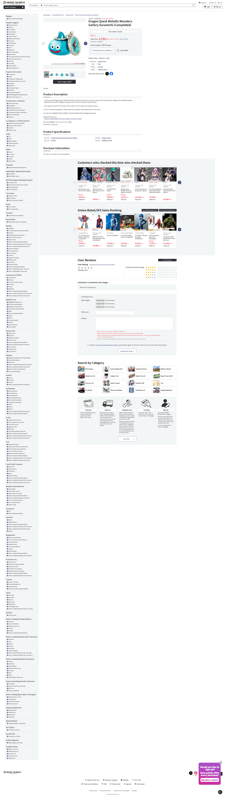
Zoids (10, 47)
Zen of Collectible (13, 624)
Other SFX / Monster (14, 701)
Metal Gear (11, 602)
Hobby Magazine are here (15, 743)
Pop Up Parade (12, 469)
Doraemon (11, 50)
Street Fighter (12, 65)
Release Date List (13, 749)
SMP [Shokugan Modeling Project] (17, 94)
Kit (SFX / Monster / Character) (17, 686)
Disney (10, 159)
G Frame (10, 255)
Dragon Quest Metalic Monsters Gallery (64, 138)
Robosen (10, 630)
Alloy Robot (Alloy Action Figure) (17, 222)
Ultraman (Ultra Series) (15, 125)
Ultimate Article (13, 542)
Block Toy (11, 688)
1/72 (9, 136)
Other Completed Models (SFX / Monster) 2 (20, 655)
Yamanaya (11, 648)
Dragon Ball (11, 34)
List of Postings (167, 260)
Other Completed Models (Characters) (19, 529)
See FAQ (126, 439)
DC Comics (11, 154)
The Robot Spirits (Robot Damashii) (18, 230)
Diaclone (10, 117)
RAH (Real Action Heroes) (15, 306)
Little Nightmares (13, 606)
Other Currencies (124, 39)
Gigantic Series (12, 427)
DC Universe (11, 29)
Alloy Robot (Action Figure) (15, 215)
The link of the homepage (121, 790)
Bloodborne (11, 604)
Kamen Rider (12, 54)
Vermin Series (12, 615)
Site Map (134, 790)
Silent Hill (11, 595)
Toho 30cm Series (13, 424)
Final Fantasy (12, 43)
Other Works (11, 161)
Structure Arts (12, 340)
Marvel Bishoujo (12, 395)
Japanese (55, 124)
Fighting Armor (12, 522)
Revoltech (11, 90)
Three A (10, 661)
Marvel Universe (12, 25)
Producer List (12, 754)
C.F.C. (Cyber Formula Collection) (17, 540)
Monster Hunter (12, 586)
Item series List (12, 756)
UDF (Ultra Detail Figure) (15, 304)
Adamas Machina (13, 103)
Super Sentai (12, 239)
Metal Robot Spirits (13, 176)
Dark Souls (11, 597)
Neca (9, 673)
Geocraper (11, 717)
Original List (11, 758)
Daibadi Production (13, 626)
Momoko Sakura (12, 324)
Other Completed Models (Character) (19, 246)
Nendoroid (11, 85)
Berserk (10, 600)
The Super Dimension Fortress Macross (19, 56)
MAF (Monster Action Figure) (16, 571)
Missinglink (11, 105)
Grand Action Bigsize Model (16, 564)
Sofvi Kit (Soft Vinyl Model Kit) (16, 369)
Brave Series (12, 198)
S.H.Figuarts (11, 74)
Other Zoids (11, 145)
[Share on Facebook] (111, 73)
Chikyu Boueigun (13, 650)
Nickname (85, 312)
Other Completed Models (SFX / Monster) (20, 244)
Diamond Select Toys (14, 668)
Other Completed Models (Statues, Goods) (20, 609)
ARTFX (10, 404)
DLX (9, 511)
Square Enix (102, 61)
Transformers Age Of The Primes (17, 112)
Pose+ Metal (11, 207)
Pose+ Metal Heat (13, 209)
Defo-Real (11, 429)
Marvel (10, 152)
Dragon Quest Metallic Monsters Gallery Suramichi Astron (63, 119)
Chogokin (11, 228)
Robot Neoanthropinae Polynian (17, 167)
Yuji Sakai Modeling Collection (16, 431)
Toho (9, 641)
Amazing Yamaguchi (14, 92)
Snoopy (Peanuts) (13, 320)
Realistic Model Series (14, 537)
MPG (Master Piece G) (14, 108)
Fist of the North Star (14, 502)
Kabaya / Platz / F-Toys (14, 697)
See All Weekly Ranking (149, 210)
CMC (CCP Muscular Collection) (17, 449)
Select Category (10, 7)
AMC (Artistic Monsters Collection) (18, 446)
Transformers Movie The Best (16, 110)
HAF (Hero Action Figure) (15, 569)
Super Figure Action (13, 491)
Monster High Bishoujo (14, 398)
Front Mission (12, 351)
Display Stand (12, 710)
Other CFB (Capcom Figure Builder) (18, 589)
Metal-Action (12, 562)
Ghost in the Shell (13, 52)
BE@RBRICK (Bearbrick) (15, 302)
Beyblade (11, 289)
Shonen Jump (12, 130)
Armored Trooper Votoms (15, 282)
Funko (10, 675)
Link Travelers (12, 253)
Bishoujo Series (12, 391)
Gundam (10, 233)
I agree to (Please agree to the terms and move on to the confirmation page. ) (128, 345)
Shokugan (11, 83)
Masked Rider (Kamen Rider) (16, 235)
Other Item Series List (14, 97)
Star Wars (11, 45)
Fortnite (10, 382)
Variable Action (12, 544)
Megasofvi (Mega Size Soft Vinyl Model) (19, 358)
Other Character (13, 704)
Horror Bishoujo (12, 393)
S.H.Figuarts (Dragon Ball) (15, 79)
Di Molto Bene (12, 666)
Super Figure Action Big (15, 493)
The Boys (11, 61)
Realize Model (12, 141)
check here (103, 424)
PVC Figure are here (13, 730)
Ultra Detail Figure (13, 88)
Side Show (11, 664)
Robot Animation (13, 187)
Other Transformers (14, 114)
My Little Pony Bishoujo (15, 400)
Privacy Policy (93, 790)
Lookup (10, 549)
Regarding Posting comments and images (102, 264)
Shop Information (105, 790)
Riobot (10, 520)
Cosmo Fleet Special (14, 546)
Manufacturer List (13, 751)
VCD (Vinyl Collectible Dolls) (16, 309)
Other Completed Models (15, 313)
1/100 (9, 139)
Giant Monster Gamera (14, 59)
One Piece (11, 41)
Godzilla (10, 27)
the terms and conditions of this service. (109, 345)
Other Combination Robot (15, 200)
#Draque (45, 88)
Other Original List (13, 68)
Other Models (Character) (15, 677)
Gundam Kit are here (14, 736)
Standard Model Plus (14, 584)
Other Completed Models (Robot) (17, 242)
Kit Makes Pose (12, 182)
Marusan (10, 646)
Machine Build (12, 551)
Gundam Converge (13, 257)
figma (10, 473)
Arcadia (10, 628)
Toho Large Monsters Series (16, 422)
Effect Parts (11, 715)
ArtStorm (11, 621)
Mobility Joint (12, 260)
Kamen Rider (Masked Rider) (16, 123)
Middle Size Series (13, 444)
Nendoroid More (13, 475)
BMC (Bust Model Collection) (16, 453)
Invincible (11, 63)
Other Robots (12, 699)
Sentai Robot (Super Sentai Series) (18, 185)
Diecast (100, 67)
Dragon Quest (12, 349)
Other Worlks (12, 327)
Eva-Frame (11, 262)
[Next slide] (85, 43)
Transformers (12, 32)
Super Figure (12, 489)
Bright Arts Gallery (13, 338)
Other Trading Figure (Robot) (16, 267)
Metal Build (11, 174)
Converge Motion (13, 251)
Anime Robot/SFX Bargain (15, 18)
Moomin (10, 322)
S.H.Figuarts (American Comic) (17, 81)
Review (83, 318)
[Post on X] (107, 73)
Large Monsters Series (14, 420)
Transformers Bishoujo (14, 402)
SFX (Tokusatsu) (13, 189)
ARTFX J (10, 407)
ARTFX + (10, 409)
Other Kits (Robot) (13, 248)
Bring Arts (11, 335)
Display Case (12, 712)
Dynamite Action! (13, 566)
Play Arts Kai (11, 333)
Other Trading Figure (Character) (17, 271)
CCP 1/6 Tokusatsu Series (15, 451)
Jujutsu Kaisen (12, 36)
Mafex (10, 76)
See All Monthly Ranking (167, 210)
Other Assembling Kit (14, 371)
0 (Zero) (10, 644)
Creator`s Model (13, 582)
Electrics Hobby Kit (13, 690)
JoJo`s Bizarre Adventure (15, 500)
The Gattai (11, 471)
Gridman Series (12, 196)
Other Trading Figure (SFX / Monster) (18, 269)
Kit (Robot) (11, 684)
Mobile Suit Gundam (14, 38)
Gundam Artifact (13, 264)
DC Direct (11, 670)
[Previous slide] (43, 43)
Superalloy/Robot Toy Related (16, 723)
